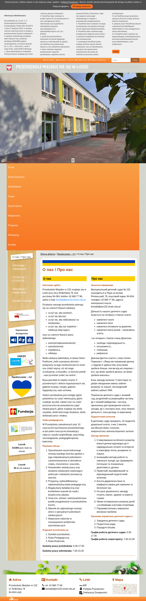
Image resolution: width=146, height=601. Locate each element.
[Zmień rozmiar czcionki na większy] (75, 60)
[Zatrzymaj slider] (73, 160)
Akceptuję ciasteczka (82, 6)
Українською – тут (66, 254)
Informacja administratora (97, 60)
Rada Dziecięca (16, 177)
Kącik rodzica (15, 206)
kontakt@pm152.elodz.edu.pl (71, 300)
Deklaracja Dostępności (95, 592)
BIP (85, 585)
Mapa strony (61, 60)
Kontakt (12, 245)
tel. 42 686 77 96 (53, 585)
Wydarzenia (14, 215)
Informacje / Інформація (19, 267)
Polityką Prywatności (69, 2)
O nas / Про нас (21, 257)
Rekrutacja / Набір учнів (19, 291)
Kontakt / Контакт (22, 300)
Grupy (11, 196)
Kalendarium (14, 186)
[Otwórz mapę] (124, 589)
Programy (13, 225)
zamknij (115, 51)
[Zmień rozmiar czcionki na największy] (77, 60)
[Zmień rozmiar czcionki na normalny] (74, 60)
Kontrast (83, 60)
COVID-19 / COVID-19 (19, 279)
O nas (11, 167)
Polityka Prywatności (93, 589)
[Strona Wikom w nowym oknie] (13, 598)
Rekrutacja (13, 235)
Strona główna (50, 60)
